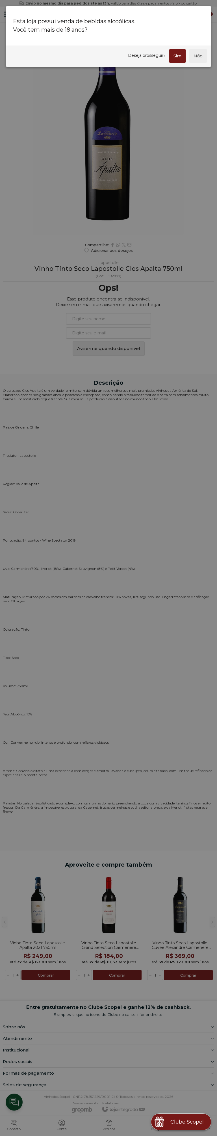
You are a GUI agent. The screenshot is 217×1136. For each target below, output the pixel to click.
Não (198, 56)
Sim (177, 56)
